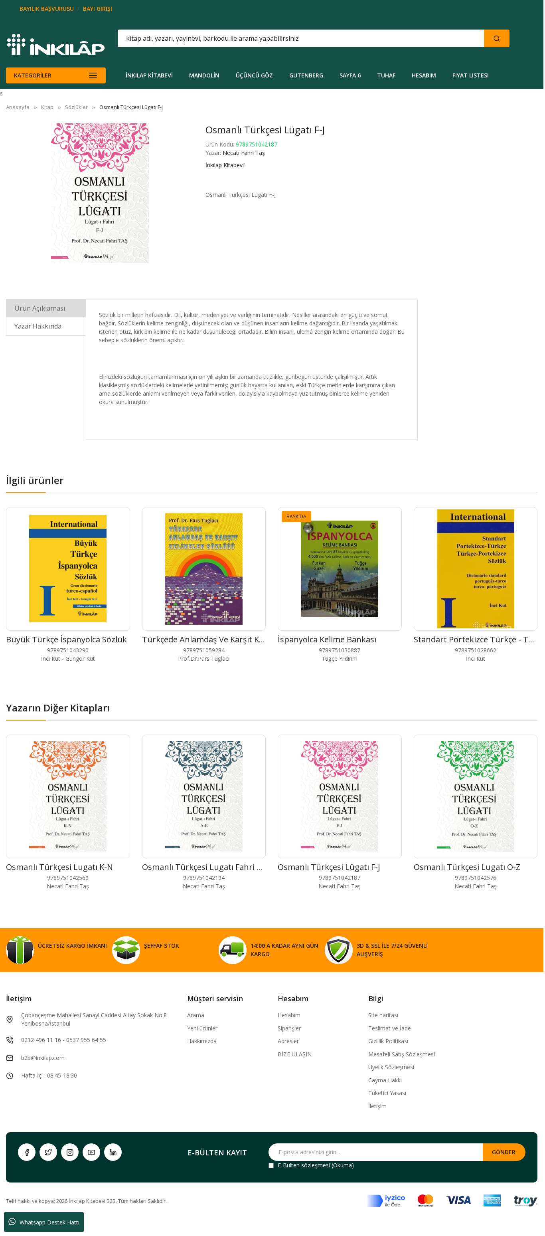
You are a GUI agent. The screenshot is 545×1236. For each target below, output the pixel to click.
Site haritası (383, 1015)
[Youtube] (91, 1152)
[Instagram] (70, 1152)
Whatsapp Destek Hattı (49, 1222)
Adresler (288, 1041)
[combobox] (265, 38)
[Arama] (496, 38)
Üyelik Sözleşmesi (391, 1067)
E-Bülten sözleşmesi (304, 1165)
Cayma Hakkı (385, 1080)
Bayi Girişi (97, 8)
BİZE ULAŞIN (295, 1054)
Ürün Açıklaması (39, 308)
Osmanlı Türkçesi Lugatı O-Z (467, 867)
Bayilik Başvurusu (47, 8)
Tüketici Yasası (387, 1093)
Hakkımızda (202, 1041)
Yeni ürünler (202, 1028)
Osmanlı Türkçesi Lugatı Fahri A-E (205, 867)
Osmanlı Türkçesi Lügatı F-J (329, 867)
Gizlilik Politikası (388, 1041)
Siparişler (289, 1028)
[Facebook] (27, 1152)
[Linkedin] (113, 1152)
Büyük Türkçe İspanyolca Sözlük (66, 639)
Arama (195, 1015)
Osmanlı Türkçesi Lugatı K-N (59, 867)
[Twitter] (48, 1152)
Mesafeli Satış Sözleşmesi (401, 1054)
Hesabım (289, 1015)
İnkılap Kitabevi (224, 165)
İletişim (377, 1106)
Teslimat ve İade (389, 1028)
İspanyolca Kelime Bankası (327, 639)
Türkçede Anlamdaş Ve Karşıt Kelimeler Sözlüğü (231, 639)
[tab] (46, 308)
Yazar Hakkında (37, 326)
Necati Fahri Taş (244, 152)
